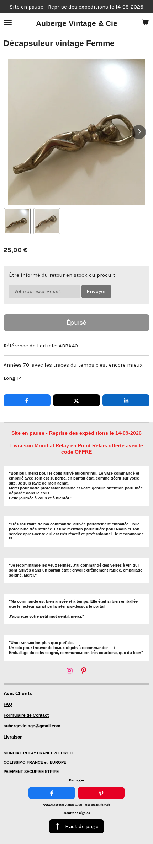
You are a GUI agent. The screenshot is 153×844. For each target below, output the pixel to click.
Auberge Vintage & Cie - (81, 804)
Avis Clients (18, 693)
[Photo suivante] (139, 132)
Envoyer (96, 291)
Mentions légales (77, 813)
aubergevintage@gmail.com (32, 726)
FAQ (8, 704)
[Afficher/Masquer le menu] (8, 22)
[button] (17, 221)
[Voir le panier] (145, 22)
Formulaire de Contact (26, 715)
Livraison (13, 737)
